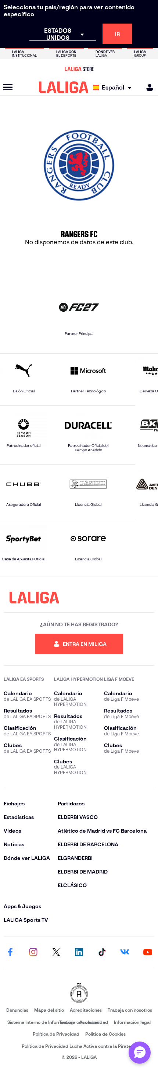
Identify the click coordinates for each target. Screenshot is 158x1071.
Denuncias (17, 1010)
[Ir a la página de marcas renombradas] (79, 993)
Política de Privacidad (56, 1034)
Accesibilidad (93, 1022)
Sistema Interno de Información (40, 1022)
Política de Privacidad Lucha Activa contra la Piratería (79, 1046)
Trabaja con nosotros (130, 1010)
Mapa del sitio (49, 1010)
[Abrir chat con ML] (140, 1053)
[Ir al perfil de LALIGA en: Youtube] (147, 952)
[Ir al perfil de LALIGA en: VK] (125, 952)
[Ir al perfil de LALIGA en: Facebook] (10, 952)
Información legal (132, 1022)
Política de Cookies (105, 1034)
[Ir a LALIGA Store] (79, 69)
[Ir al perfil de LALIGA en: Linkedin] (79, 952)
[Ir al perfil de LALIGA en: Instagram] (33, 952)
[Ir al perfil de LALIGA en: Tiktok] (101, 952)
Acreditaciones (86, 1010)
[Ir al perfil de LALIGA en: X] (56, 952)
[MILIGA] (147, 87)
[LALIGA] (64, 87)
